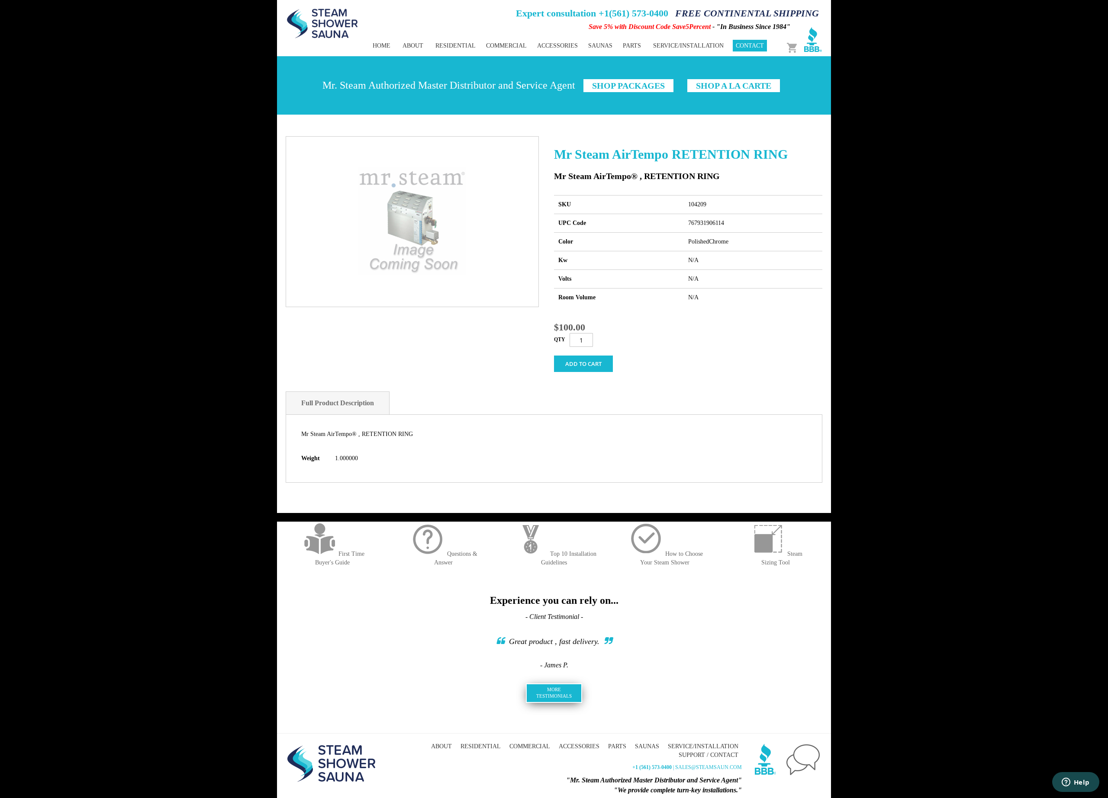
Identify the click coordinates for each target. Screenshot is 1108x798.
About (441, 746)
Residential (481, 746)
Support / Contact (708, 755)
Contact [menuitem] (750, 45)
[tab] (338, 403)
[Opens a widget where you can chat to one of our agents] (1075, 783)
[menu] (523, 45)
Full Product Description (337, 403)
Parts (617, 746)
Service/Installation (703, 746)
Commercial (529, 746)
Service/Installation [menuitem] (688, 45)
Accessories (579, 746)
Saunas (647, 746)
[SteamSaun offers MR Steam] (322, 22)
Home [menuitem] (381, 45)
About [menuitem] (413, 45)
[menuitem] (455, 45)
